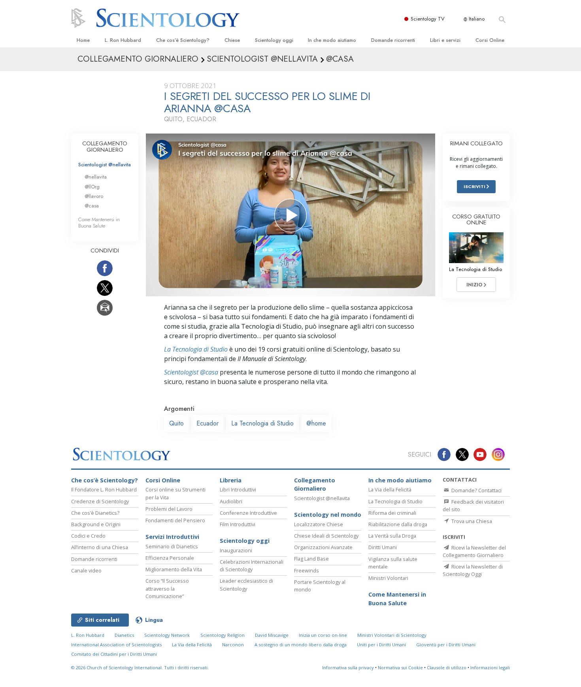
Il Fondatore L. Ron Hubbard (104, 489)
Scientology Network (167, 635)
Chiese (232, 40)
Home (83, 40)
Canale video (86, 570)
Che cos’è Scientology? (182, 40)
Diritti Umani (382, 547)
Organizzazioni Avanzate (323, 547)
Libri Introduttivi (238, 489)
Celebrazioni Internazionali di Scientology (251, 565)
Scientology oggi (274, 40)
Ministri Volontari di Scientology (391, 635)
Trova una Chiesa (471, 521)
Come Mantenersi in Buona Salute (99, 222)
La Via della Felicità (389, 489)
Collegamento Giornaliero (314, 484)
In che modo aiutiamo (332, 40)
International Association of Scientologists (116, 644)
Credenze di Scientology (100, 501)
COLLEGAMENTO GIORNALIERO (104, 146)
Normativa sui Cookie (400, 667)
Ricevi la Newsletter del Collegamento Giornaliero (474, 551)
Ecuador (207, 423)
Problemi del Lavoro (168, 508)
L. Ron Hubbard (123, 40)
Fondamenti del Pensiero (175, 520)
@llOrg (92, 186)
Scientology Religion (222, 635)
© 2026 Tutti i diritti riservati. (140, 667)
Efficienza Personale (169, 557)
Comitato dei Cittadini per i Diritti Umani (114, 654)
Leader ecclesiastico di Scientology (246, 584)
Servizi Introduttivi (172, 536)
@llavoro (94, 196)
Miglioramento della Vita (173, 569)
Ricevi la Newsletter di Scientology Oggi (473, 570)
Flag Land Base (311, 558)
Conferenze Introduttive (248, 512)
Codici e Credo (88, 535)
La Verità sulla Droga (392, 535)
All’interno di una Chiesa (99, 547)
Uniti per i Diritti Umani (381, 644)
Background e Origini (96, 524)
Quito (176, 423)
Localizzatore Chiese (318, 524)
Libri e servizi (445, 40)
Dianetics (124, 635)
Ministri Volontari (388, 578)
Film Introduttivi (237, 524)
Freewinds (306, 570)
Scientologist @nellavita (104, 164)
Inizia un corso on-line (323, 635)
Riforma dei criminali (392, 512)
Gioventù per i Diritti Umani (445, 644)
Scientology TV (428, 19)
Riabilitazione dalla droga (397, 524)
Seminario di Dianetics (171, 546)
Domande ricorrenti (393, 40)
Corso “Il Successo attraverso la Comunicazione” (167, 588)
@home (316, 423)
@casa (92, 205)
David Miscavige (272, 635)
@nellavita (96, 177)
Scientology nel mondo (327, 514)
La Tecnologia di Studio (196, 349)
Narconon (233, 644)
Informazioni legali (490, 667)
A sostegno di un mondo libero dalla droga (301, 644)
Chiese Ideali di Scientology (326, 535)
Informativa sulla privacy (348, 667)
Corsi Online (489, 40)
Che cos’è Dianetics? (95, 512)
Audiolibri (231, 501)
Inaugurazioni (236, 550)
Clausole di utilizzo (446, 667)
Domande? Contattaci (476, 490)
